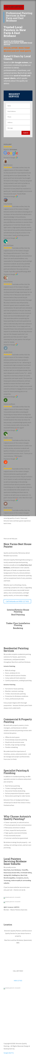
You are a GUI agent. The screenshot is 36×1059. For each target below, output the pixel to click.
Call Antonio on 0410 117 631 (17, 601)
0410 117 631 (18, 981)
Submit (25, 133)
